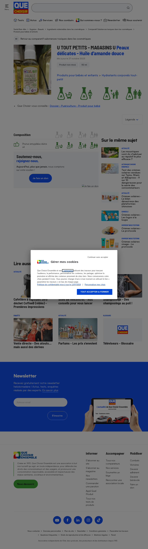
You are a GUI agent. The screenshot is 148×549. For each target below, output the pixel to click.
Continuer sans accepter (98, 257)
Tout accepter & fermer (95, 292)
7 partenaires (67, 271)
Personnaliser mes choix (95, 285)
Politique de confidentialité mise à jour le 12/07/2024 (59, 285)
